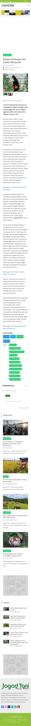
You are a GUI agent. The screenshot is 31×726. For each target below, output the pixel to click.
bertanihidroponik (15, 348)
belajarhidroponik (15, 379)
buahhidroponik (15, 372)
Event (9, 720)
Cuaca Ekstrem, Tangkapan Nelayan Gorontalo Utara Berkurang (13, 443)
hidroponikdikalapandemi (17, 352)
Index (5, 720)
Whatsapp (20, 336)
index (25, 1)
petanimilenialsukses (16, 365)
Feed (19, 722)
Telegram (7, 341)
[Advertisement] (15, 33)
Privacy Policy (13, 722)
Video (19, 720)
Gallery (24, 720)
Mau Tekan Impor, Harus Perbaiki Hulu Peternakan (15, 516)
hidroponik (14, 355)
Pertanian (7, 55)
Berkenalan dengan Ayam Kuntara (18, 609)
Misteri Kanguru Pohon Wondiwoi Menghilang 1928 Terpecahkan (19, 642)
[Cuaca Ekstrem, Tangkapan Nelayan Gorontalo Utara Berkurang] (15, 427)
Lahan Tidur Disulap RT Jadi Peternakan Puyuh (19, 633)
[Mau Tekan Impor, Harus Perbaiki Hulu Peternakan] (15, 501)
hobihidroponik (15, 358)
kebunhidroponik (15, 376)
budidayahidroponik (16, 369)
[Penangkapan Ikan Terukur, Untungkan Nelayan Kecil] (15, 540)
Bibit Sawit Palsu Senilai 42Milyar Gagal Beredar (17, 617)
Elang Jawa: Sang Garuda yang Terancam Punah (18, 625)
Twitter (13, 336)
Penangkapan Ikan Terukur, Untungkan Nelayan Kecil (13, 555)
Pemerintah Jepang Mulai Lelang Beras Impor (15, 480)
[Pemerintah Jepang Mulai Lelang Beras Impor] (15, 465)
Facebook (6, 336)
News (6, 477)
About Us (14, 720)
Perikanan (7, 439)
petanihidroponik (15, 362)
